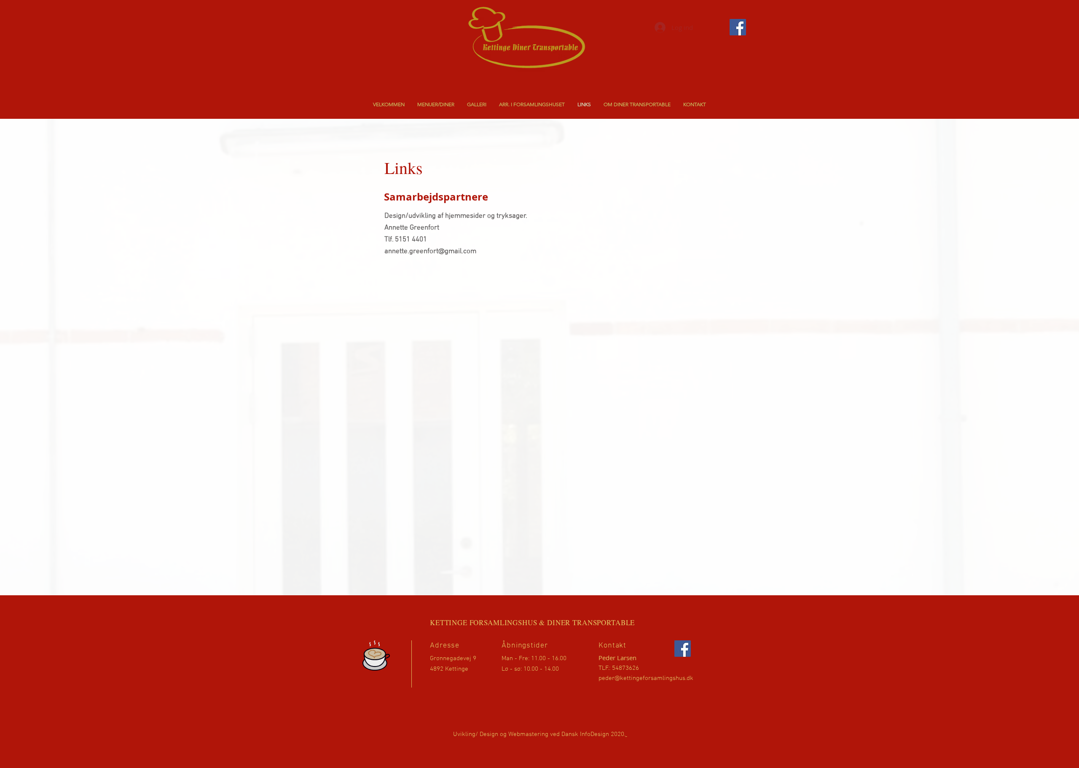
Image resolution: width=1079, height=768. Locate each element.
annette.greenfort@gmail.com (430, 251)
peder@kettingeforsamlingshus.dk (646, 678)
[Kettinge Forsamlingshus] (738, 27)
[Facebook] (682, 648)
